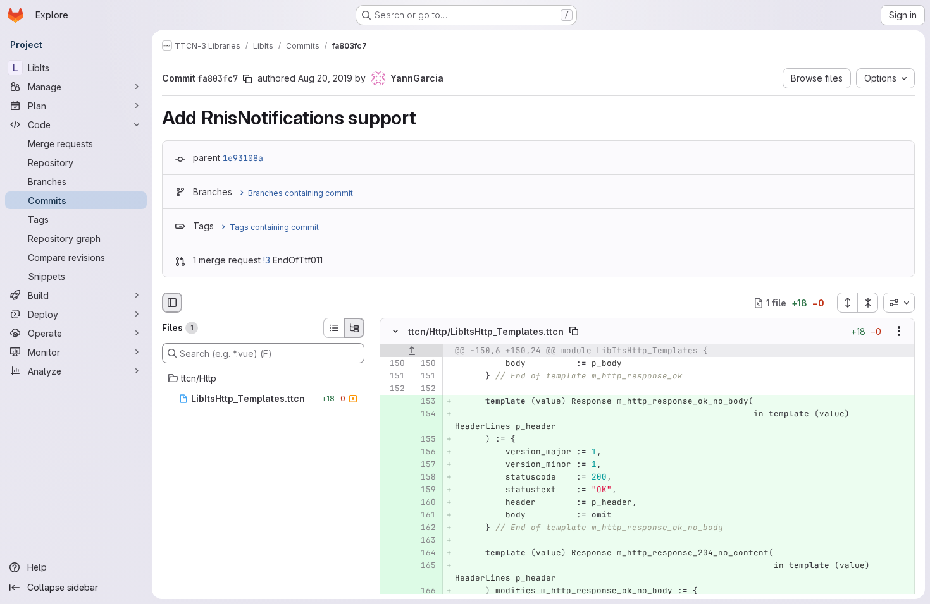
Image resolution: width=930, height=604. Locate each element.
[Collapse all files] (868, 303)
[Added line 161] (425, 515)
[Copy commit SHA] (247, 79)
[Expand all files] (847, 303)
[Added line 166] (425, 591)
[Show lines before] (411, 351)
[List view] (333, 328)
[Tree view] (354, 328)
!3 (266, 260)
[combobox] (899, 303)
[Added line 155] (425, 439)
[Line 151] (394, 376)
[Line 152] (394, 389)
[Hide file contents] (395, 331)
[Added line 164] (425, 553)
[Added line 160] (425, 503)
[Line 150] (394, 364)
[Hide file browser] (172, 303)
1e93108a (243, 158)
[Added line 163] (425, 541)
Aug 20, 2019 (325, 78)
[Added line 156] (425, 452)
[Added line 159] (425, 490)
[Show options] (899, 331)
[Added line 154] (425, 414)
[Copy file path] (573, 331)
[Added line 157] (425, 465)
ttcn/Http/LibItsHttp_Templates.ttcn (486, 331)
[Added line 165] (425, 566)
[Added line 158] (425, 477)
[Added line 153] (425, 402)
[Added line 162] (425, 528)
